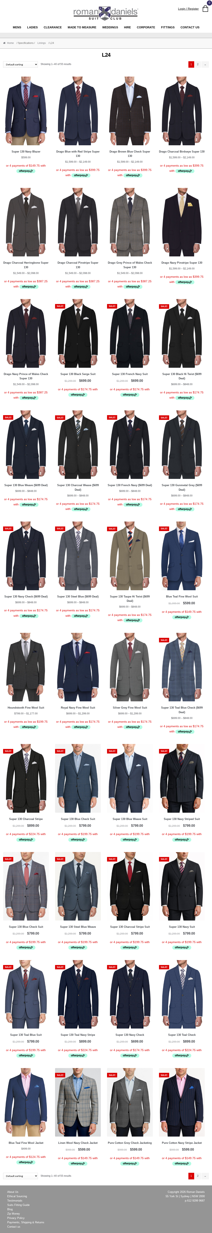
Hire (127, 27)
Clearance (53, 27)
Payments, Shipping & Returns (25, 1222)
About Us (12, 1191)
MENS (17, 27)
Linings (41, 43)
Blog (10, 1209)
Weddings (110, 27)
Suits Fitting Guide (18, 1205)
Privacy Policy (16, 1218)
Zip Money (13, 1213)
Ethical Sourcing (17, 1196)
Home (10, 43)
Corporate (146, 27)
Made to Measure (82, 27)
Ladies (32, 27)
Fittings (168, 27)
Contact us (190, 27)
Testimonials (14, 1200)
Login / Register (188, 8)
